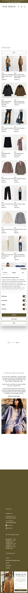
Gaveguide (8, 565)
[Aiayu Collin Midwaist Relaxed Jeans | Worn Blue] (20, 244)
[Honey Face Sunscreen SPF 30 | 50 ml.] (7, 244)
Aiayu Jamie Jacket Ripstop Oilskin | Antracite (6, 103)
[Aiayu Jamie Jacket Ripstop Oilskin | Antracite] (7, 90)
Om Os (7, 558)
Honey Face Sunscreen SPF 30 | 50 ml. (7, 255)
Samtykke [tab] (5, 272)
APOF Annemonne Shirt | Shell (7, 230)
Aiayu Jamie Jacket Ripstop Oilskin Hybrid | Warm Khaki (20, 76)
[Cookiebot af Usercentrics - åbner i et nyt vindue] (20, 269)
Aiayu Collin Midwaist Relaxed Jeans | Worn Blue (19, 256)
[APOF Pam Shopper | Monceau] (20, 117)
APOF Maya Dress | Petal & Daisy (19, 154)
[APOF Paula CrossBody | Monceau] (7, 117)
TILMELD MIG (20, 590)
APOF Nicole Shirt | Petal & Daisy (7, 179)
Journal (7, 562)
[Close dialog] (26, 572)
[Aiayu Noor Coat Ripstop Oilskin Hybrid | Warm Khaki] (7, 64)
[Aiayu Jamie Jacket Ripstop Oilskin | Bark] (20, 90)
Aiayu (2, 73)
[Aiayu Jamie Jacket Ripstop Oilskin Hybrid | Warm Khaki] (20, 64)
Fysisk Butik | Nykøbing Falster (13, 560)
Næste (17, 342)
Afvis (14, 323)
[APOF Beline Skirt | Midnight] (7, 142)
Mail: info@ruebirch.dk (11, 522)
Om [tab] (23, 272)
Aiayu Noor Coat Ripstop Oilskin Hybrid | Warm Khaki (7, 76)
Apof (2, 126)
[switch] (24, 300)
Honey (2, 253)
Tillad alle (14, 315)
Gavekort (8, 567)
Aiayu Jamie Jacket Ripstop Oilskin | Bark (19, 102)
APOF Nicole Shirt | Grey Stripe (20, 230)
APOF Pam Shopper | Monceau (19, 128)
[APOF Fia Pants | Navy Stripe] (20, 193)
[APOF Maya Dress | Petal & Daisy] (20, 142)
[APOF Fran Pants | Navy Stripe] (7, 193)
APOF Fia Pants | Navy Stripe (19, 204)
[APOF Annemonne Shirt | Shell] (7, 218)
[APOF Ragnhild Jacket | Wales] (20, 168)
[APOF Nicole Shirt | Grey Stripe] (20, 218)
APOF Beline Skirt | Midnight (6, 154)
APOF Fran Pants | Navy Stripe (7, 204)
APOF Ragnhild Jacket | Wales (20, 179)
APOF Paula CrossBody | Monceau (7, 128)
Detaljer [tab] (14, 272)
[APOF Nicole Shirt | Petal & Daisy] (7, 168)
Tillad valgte (14, 319)
